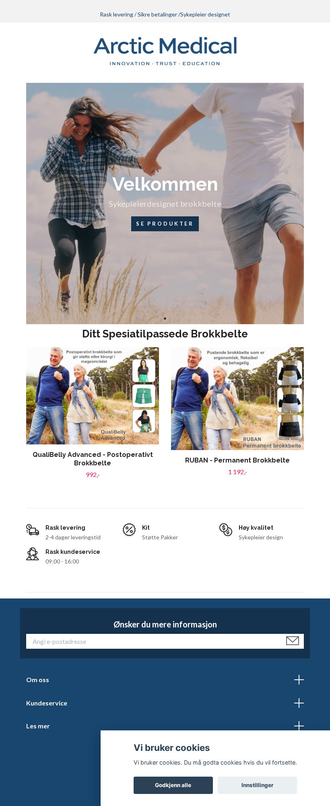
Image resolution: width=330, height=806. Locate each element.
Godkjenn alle (173, 785)
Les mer (38, 726)
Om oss (37, 679)
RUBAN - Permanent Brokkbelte (237, 460)
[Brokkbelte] (165, 51)
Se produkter (165, 223)
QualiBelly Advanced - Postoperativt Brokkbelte (93, 459)
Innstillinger (257, 785)
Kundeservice (46, 703)
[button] (165, 318)
